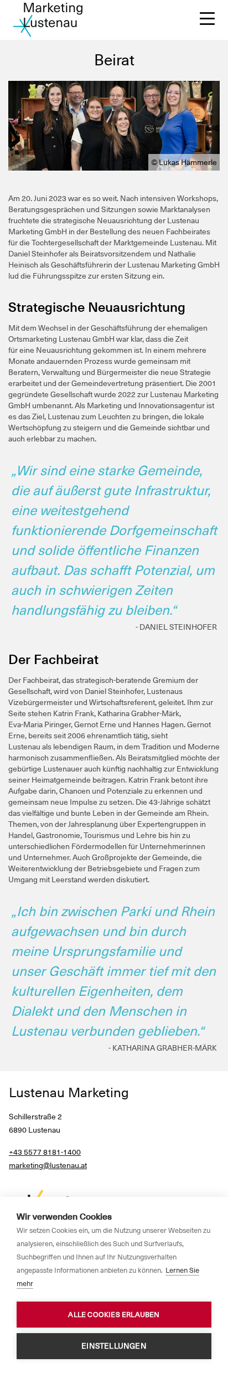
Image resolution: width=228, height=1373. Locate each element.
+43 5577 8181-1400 (45, 1152)
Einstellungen (114, 1346)
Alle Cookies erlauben (113, 1314)
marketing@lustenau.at (48, 1165)
